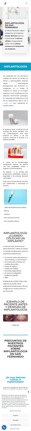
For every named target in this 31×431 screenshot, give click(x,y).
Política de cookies (14, 428)
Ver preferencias (15, 425)
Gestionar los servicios (15, 410)
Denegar (15, 420)
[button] (28, 392)
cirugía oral (7, 103)
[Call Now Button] (4, 427)
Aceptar (15, 415)
